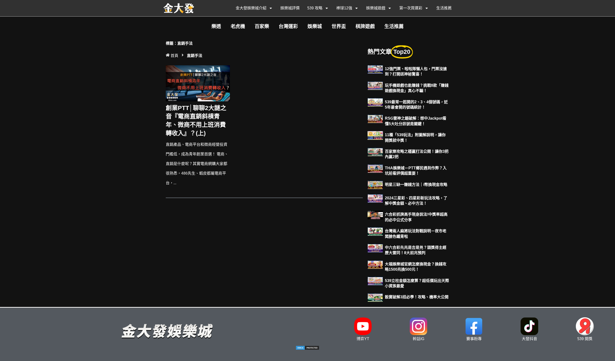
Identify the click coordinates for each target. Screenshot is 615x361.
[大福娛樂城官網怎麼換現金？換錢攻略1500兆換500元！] (375, 264)
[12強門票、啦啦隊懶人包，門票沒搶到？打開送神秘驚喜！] (375, 69)
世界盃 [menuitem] (339, 26)
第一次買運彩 (410, 8)
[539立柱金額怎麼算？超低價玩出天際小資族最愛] (375, 281)
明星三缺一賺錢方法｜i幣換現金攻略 (416, 185)
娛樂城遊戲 (375, 8)
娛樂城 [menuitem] (315, 26)
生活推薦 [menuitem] (394, 26)
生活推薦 (444, 8)
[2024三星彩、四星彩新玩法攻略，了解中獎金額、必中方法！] (375, 198)
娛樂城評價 (290, 8)
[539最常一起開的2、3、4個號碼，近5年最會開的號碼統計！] (375, 102)
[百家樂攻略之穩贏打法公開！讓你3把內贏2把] (375, 152)
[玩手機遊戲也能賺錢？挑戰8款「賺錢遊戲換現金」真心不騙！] (375, 86)
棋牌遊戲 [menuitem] (365, 26)
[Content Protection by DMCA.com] (307, 349)
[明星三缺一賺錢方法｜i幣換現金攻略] (375, 185)
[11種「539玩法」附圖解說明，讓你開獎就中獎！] (375, 135)
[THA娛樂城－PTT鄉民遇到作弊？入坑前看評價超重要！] (375, 168)
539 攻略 (314, 8)
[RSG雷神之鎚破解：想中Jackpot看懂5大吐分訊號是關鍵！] (375, 118)
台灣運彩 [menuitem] (288, 26)
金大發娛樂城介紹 (251, 8)
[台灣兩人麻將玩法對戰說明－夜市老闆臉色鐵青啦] (375, 231)
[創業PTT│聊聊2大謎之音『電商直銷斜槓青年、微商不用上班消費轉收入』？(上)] (198, 83)
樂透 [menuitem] (216, 26)
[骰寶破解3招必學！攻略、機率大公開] (375, 297)
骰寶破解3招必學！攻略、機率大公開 (417, 297)
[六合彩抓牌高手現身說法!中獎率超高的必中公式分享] (375, 215)
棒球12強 (344, 8)
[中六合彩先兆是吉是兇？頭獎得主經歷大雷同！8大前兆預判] (375, 248)
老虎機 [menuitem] (238, 26)
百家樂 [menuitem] (262, 26)
